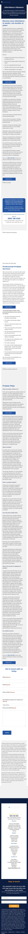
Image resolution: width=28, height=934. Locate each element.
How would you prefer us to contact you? (13, 700)
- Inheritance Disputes (14, 829)
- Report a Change (14, 835)
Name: (6, 677)
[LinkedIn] (16, 871)
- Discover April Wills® (14, 823)
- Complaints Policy (14, 846)
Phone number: (9, 692)
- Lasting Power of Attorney (14, 825)
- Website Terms (14, 849)
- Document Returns (14, 837)
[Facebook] (11, 871)
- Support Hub (14, 839)
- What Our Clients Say (14, 847)
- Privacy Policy (14, 850)
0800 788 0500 (14, 816)
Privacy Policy (4, 932)
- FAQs (14, 854)
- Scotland (14, 853)
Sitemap (18, 932)
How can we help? (9, 707)
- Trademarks (14, 851)
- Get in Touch (14, 841)
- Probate (14, 830)
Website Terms (12, 932)
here (20, 893)
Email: (6, 684)
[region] (14, 792)
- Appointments (14, 838)
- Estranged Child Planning (14, 826)
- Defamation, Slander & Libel (14, 828)
